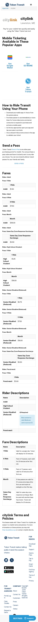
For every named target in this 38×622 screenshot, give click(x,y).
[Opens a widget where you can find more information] (29, 618)
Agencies (5, 8)
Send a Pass (16, 149)
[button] (31, 5)
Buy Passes (19, 618)
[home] (14, 4)
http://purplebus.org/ (9, 530)
